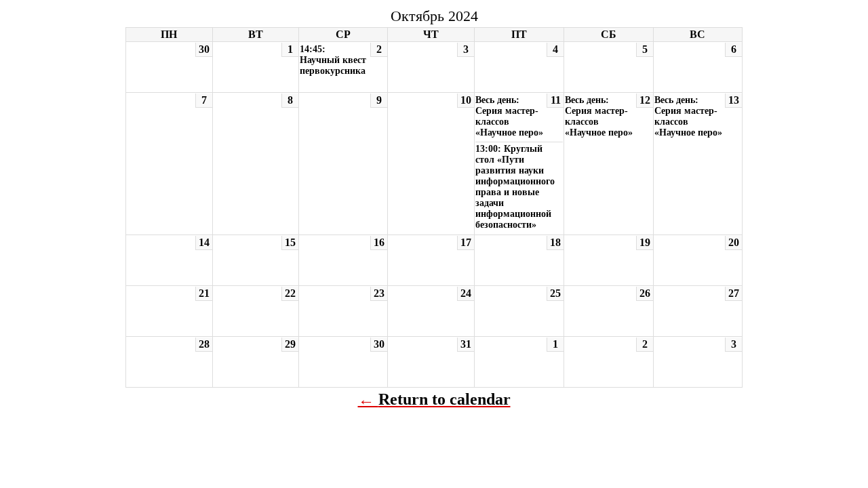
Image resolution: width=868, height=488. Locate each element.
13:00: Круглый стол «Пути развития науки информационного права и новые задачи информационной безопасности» (515, 187)
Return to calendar (444, 399)
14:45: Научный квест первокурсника (333, 60)
